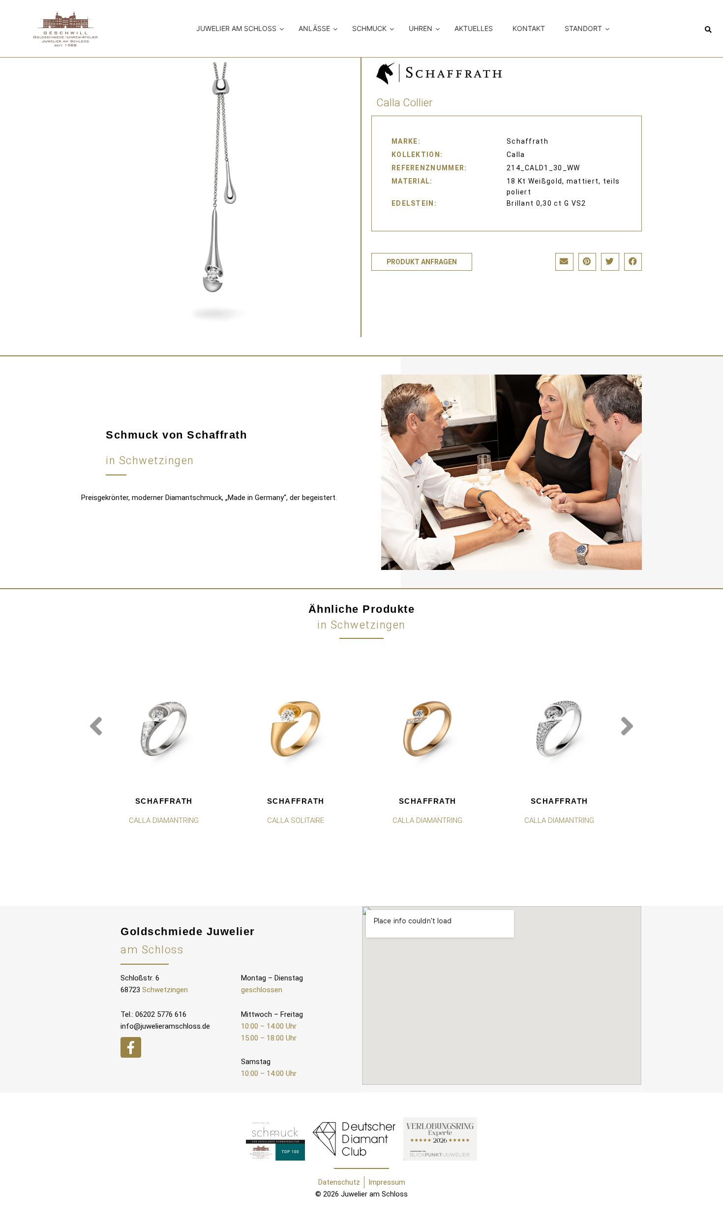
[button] (708, 30)
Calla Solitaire (295, 820)
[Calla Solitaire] (295, 729)
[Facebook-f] (130, 1047)
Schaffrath (164, 801)
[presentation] (96, 726)
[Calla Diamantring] (164, 729)
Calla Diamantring (164, 820)
